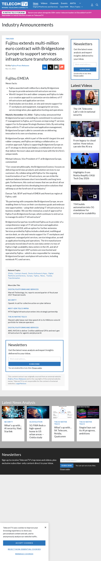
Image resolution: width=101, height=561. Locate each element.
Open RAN (64, 7)
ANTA (73, 3)
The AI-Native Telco (17, 317)
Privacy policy (37, 368)
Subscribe (34, 364)
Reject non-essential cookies (24, 549)
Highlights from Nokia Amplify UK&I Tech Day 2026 (84, 175)
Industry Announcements (27, 24)
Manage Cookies (24, 554)
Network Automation (83, 8)
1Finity (10, 273)
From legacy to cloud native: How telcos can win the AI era (84, 143)
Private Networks (38, 12)
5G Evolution (35, 422)
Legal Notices (21, 383)
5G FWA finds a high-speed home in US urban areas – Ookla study (37, 431)
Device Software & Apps (37, 273)
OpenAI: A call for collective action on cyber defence (29, 303)
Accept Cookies (24, 543)
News (35, 3)
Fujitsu (36, 276)
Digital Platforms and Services (45, 7)
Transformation (14, 278)
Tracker (10, 39)
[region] (24, 542)
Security (52, 12)
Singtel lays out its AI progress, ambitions (87, 430)
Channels (54, 3)
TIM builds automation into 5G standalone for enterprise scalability (84, 208)
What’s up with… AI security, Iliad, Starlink (13, 428)
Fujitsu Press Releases (20, 65)
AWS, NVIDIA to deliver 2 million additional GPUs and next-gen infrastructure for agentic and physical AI (34, 331)
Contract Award (20, 273)
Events (64, 3)
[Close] (45, 527)
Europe (30, 276)
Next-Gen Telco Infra (18, 308)
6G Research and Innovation (15, 12)
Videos (44, 3)
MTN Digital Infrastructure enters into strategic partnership (33, 312)
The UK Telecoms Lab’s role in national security (84, 111)
